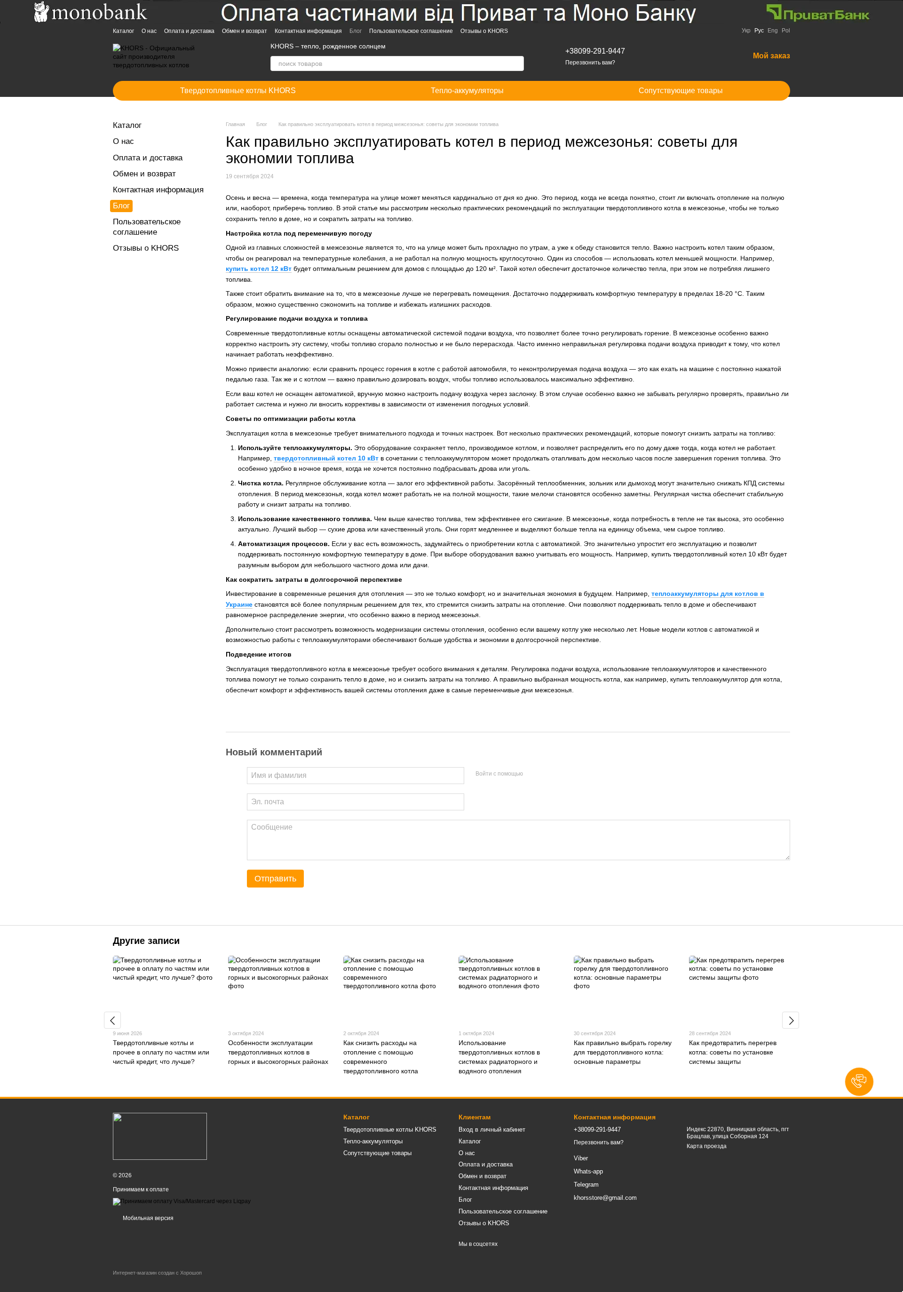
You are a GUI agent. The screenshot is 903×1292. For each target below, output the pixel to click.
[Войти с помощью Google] (548, 774)
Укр (746, 30)
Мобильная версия (147, 1218)
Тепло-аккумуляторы (467, 91)
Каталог (123, 31)
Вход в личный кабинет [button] (492, 1129)
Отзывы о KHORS (484, 31)
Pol (786, 30)
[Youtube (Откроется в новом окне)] (555, 30)
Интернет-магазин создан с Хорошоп (157, 1273)
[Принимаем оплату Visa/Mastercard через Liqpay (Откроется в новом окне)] (182, 1201)
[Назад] (112, 1020)
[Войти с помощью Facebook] (533, 774)
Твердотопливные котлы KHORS (238, 91)
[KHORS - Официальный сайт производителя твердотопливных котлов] (160, 1136)
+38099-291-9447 (595, 51)
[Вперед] (790, 1020)
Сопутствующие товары (681, 91)
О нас (149, 31)
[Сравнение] (692, 56)
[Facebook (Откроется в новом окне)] (543, 30)
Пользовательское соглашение (411, 31)
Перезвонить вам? (590, 62)
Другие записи (146, 940)
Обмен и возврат (244, 31)
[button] (859, 1082)
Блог (355, 31)
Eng (773, 30)
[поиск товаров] (516, 63)
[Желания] (717, 56)
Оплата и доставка (189, 31)
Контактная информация (308, 31)
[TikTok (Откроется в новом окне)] (532, 30)
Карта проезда (707, 1146)
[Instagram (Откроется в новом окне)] (521, 30)
